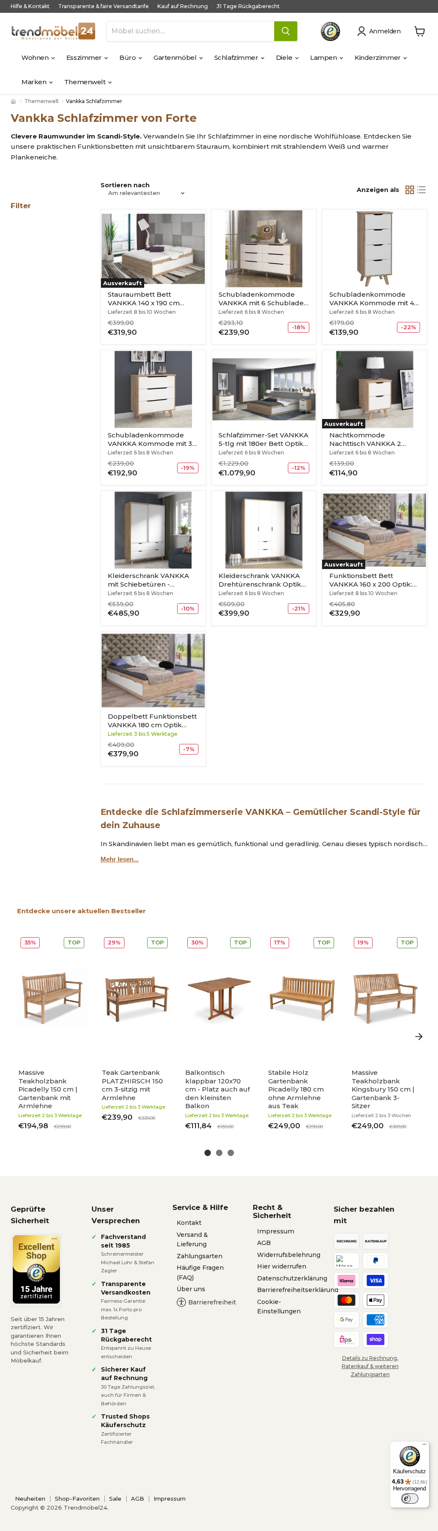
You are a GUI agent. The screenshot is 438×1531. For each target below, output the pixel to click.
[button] (380, 31)
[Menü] (424, 1446)
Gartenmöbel (176, 57)
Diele (285, 57)
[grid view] (410, 190)
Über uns (191, 1289)
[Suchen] (285, 31)
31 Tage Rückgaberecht (248, 6)
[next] (418, 1036)
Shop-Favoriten (77, 1498)
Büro (128, 57)
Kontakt (189, 1223)
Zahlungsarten (199, 1256)
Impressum (275, 1231)
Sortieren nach (125, 185)
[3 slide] (231, 1153)
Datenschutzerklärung (292, 1278)
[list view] (422, 190)
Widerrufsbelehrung (288, 1255)
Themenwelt (85, 82)
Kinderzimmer (378, 57)
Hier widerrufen (281, 1266)
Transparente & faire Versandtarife (103, 6)
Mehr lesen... (120, 859)
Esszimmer (85, 57)
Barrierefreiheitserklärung (297, 1290)
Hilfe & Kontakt (30, 6)
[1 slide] (207, 1153)
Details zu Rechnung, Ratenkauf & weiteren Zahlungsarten (370, 1366)
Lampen (324, 57)
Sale (115, 1498)
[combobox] (190, 31)
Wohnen (35, 57)
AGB (264, 1243)
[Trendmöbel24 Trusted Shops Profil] (330, 31)
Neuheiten (30, 1498)
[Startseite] (14, 101)
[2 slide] (219, 1153)
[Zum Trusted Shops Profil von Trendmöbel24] (36, 1269)
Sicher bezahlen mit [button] (364, 1215)
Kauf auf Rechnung (182, 6)
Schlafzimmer (237, 57)
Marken (34, 82)
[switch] (409, 1498)
